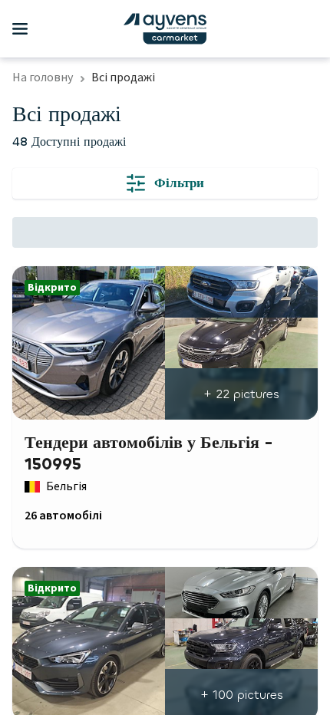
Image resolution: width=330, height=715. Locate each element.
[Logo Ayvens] (165, 28)
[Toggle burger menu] (20, 29)
